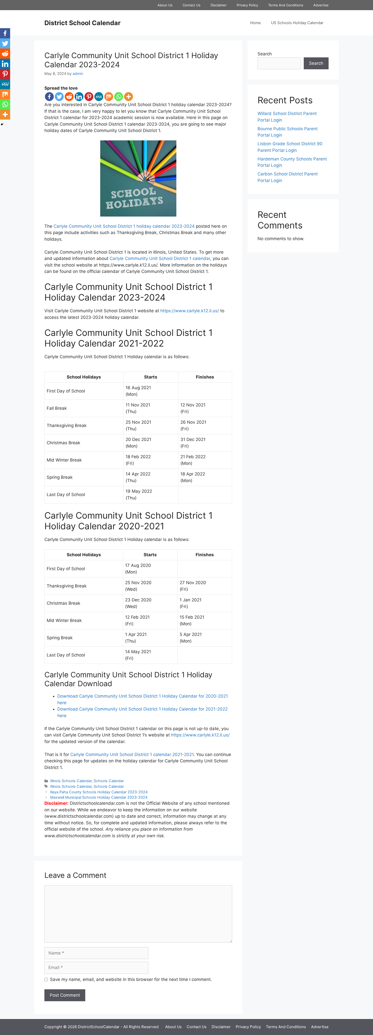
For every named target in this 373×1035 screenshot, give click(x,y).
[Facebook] (49, 96)
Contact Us (191, 5)
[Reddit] (69, 96)
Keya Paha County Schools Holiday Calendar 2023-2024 (99, 792)
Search (265, 53)
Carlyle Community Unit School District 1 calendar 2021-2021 (132, 754)
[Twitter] (59, 96)
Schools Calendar (109, 781)
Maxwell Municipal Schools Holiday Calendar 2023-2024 (98, 797)
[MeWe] (98, 96)
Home (255, 22)
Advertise (321, 5)
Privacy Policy (247, 5)
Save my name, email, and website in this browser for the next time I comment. (131, 979)
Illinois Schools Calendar (71, 781)
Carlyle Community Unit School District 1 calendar (160, 258)
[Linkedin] (79, 96)
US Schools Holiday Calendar (297, 22)
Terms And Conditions (285, 5)
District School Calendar (82, 23)
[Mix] (108, 96)
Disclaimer (219, 5)
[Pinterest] (88, 96)
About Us (165, 5)
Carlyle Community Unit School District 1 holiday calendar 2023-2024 (124, 226)
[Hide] (2, 124)
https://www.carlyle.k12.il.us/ (189, 310)
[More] (128, 96)
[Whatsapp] (118, 96)
